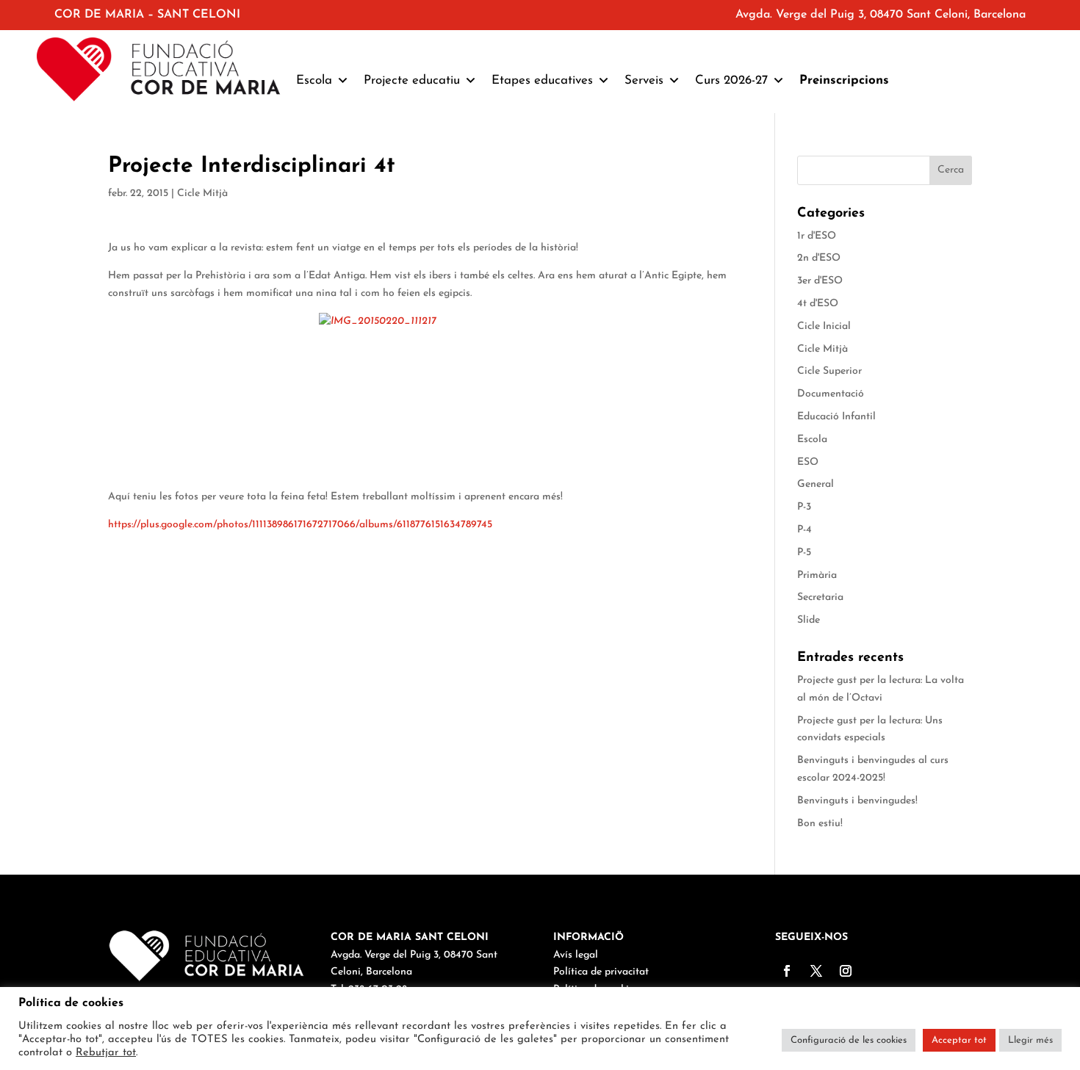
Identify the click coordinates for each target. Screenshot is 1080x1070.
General (815, 484)
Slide (808, 620)
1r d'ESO (816, 236)
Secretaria (820, 597)
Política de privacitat (601, 971)
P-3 (804, 507)
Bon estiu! (820, 823)
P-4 (804, 529)
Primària (817, 575)
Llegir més (1030, 1040)
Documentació (830, 394)
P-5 (804, 552)
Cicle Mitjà (202, 193)
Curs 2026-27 (731, 80)
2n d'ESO (818, 258)
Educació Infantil (836, 416)
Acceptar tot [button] (959, 1040)
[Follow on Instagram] (845, 971)
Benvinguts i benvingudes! (857, 800)
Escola (812, 439)
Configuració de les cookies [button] (849, 1040)
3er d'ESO (820, 280)
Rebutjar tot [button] (106, 1052)
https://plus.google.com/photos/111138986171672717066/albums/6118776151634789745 (300, 524)
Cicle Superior (829, 371)
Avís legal (575, 955)
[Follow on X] (816, 971)
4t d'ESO (817, 303)
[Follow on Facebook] (787, 971)
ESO (807, 462)
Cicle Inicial (824, 326)
